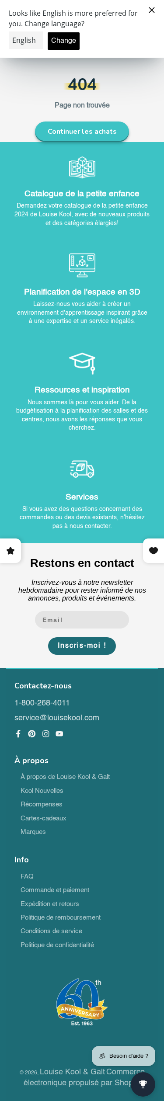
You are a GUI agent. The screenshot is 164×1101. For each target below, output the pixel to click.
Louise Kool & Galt (72, 1072)
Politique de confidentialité (57, 945)
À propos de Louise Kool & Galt (65, 777)
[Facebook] (18, 734)
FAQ (27, 876)
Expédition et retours (50, 904)
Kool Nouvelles (42, 791)
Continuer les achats (82, 131)
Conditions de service (51, 931)
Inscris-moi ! (82, 646)
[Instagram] (46, 734)
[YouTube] (59, 734)
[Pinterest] (32, 734)
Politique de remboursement (61, 917)
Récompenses (42, 804)
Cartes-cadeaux (43, 818)
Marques (33, 832)
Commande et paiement (55, 890)
